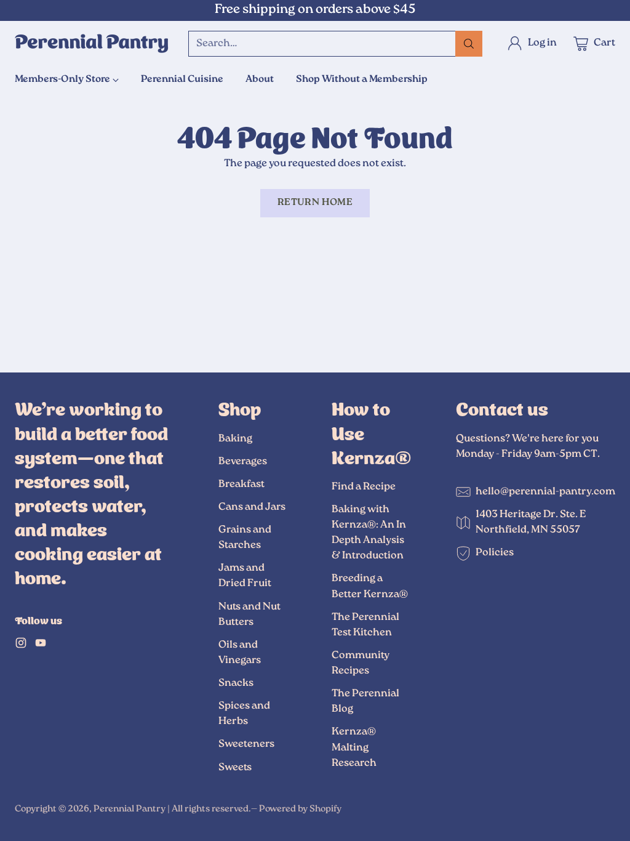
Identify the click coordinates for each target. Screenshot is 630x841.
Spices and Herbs (244, 714)
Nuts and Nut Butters (249, 615)
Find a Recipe (364, 487)
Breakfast (241, 484)
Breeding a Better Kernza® (370, 586)
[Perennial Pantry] (92, 44)
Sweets (235, 767)
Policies (495, 552)
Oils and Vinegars (239, 653)
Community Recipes (360, 663)
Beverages (242, 461)
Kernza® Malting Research (354, 747)
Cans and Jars (251, 507)
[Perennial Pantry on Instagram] (21, 645)
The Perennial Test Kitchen (365, 625)
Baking (235, 439)
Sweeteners (246, 744)
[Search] (468, 44)
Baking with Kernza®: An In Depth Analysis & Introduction (369, 532)
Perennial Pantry (129, 809)
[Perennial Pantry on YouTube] (40, 645)
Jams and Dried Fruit (244, 576)
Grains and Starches (244, 538)
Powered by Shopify (300, 809)
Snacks (235, 683)
